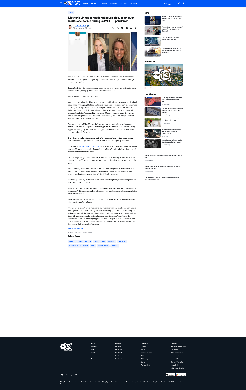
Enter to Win (175, 359)
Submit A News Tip (177, 362)
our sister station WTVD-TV (90, 146)
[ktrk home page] (66, 347)
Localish (143, 346)
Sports (143, 362)
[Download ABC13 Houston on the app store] (170, 374)
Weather (93, 346)
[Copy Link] (135, 27)
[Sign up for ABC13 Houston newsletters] (76, 375)
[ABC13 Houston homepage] (72, 3)
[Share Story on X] (117, 27)
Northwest (123, 3)
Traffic (93, 350)
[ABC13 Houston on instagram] (71, 375)
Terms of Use (114, 382)
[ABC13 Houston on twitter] (67, 375)
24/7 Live (85, 3)
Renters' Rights (145, 365)
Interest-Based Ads (124, 382)
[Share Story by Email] (131, 27)
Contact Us (174, 350)
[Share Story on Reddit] (122, 27)
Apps (92, 359)
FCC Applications (147, 382)
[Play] (164, 75)
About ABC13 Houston (178, 346)
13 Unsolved (145, 356)
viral (89, 79)
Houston (94, 3)
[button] (61, 3)
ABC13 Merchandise (177, 368)
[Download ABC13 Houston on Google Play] (181, 374)
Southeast (113, 3)
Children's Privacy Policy (87, 382)
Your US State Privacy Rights (102, 382)
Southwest (103, 3)
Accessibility (175, 365)
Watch (93, 353)
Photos (93, 356)
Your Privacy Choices (74, 382)
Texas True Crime (146, 353)
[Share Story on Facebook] (113, 27)
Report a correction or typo (75, 228)
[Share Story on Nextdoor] (126, 27)
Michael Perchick (80, 26)
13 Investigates (146, 359)
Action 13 (144, 350)
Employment (175, 356)
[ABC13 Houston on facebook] (62, 375)
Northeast (133, 3)
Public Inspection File (135, 382)
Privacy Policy (63, 382)
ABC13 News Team (177, 353)
